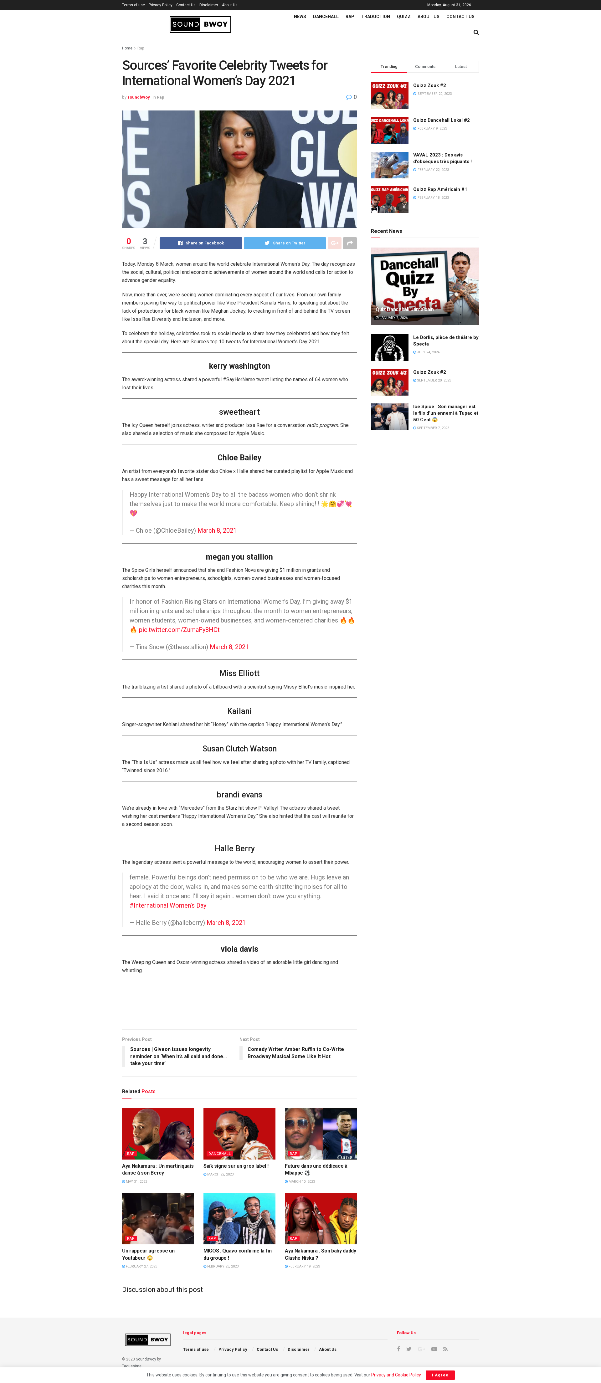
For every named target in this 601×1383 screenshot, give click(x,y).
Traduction (375, 16)
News (300, 16)
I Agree (440, 1375)
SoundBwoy (146, 1359)
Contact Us (186, 5)
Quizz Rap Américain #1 (440, 189)
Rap (350, 16)
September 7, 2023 (432, 428)
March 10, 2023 (301, 1182)
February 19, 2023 (304, 1266)
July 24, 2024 (427, 352)
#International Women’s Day (168, 905)
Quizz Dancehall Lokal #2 (441, 120)
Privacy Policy (160, 5)
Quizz (404, 16)
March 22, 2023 (220, 1174)
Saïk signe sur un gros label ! (235, 1166)
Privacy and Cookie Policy (396, 1374)
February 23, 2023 (222, 1266)
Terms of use (133, 5)
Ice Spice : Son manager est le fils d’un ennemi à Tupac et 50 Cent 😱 (445, 413)
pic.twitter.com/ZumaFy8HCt (179, 629)
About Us (230, 5)
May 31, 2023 (136, 1182)
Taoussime (131, 1366)
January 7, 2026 (393, 318)
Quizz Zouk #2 (429, 85)
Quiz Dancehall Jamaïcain (405, 309)
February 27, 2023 (141, 1266)
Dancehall (326, 16)
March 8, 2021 (217, 530)
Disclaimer (208, 5)
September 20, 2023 (433, 380)
